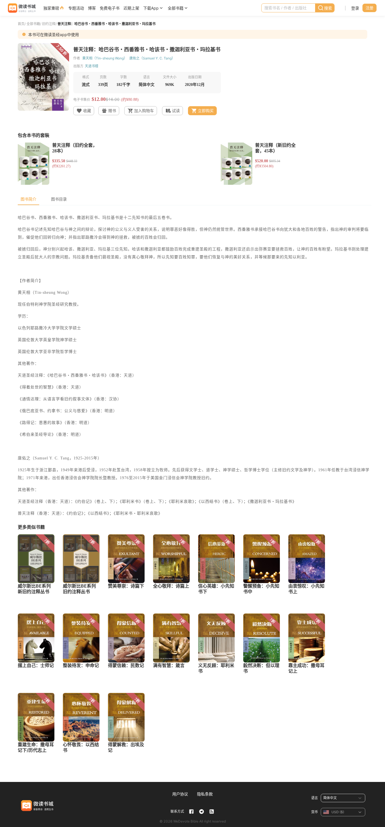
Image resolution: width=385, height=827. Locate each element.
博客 (92, 8)
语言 (314, 798)
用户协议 (180, 794)
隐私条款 (205, 794)
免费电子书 (110, 8)
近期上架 (131, 8)
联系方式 (177, 811)
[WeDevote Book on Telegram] (201, 811)
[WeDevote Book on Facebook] (191, 811)
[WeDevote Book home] (21, 8)
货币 (314, 812)
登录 (355, 8)
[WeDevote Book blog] (211, 811)
